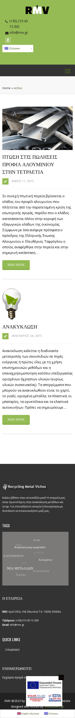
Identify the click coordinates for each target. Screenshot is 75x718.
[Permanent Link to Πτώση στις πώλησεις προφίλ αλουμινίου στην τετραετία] (37, 148)
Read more (16, 265)
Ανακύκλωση (19, 326)
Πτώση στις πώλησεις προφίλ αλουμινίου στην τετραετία (29, 164)
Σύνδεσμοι (12, 650)
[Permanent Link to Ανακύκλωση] (11, 318)
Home (6, 88)
